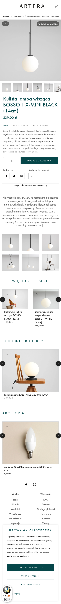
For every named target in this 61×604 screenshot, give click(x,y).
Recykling (46, 513)
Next (58, 299)
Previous (2, 299)
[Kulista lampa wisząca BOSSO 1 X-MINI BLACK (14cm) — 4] (37, 87)
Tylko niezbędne (30, 576)
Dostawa (45, 504)
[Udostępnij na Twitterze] (14, 176)
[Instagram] (21, 176)
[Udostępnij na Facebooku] (6, 176)
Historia (15, 504)
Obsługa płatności (46, 509)
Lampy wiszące (18, 16)
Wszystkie (6, 16)
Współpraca (15, 513)
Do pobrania (15, 518)
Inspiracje (15, 523)
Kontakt (46, 518)
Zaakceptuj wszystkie (30, 567)
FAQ (45, 499)
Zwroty (45, 523)
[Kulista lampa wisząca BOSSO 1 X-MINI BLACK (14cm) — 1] (6, 87)
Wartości (15, 509)
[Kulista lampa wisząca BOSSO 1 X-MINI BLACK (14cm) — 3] (27, 87)
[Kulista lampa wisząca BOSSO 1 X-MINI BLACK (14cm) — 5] (48, 87)
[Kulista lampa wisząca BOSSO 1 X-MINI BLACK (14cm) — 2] (17, 87)
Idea (15, 499)
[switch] (7, 599)
